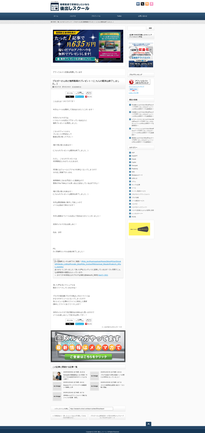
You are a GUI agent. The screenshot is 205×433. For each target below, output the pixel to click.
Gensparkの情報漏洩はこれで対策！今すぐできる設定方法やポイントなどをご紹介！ (75, 377)
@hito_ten (85, 261)
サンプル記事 (136, 184)
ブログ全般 (135, 197)
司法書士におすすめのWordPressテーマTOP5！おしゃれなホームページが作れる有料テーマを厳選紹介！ (143, 107)
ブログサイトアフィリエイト (141, 194)
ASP (133, 152)
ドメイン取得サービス (139, 191)
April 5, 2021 (103, 275)
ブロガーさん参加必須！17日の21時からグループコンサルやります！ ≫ (107, 416)
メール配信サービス (138, 201)
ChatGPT (135, 156)
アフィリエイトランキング (136, 86)
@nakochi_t (113, 264)
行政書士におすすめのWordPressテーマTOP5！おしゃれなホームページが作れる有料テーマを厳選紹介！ (143, 114)
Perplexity (135, 168)
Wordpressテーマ (137, 175)
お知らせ (134, 178)
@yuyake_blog (75, 264)
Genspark (135, 165)
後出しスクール (102, 432)
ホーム (56, 16)
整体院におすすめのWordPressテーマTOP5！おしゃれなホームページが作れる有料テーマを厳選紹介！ (143, 140)
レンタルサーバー (137, 213)
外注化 (134, 217)
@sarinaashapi (95, 261)
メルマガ (73, 16)
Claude (134, 159)
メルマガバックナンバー (111, 327)
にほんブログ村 (133, 93)
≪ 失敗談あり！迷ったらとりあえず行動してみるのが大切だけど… (69, 416)
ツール (134, 188)
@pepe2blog (105, 261)
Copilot (134, 162)
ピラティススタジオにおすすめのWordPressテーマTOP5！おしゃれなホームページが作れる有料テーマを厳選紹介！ (143, 122)
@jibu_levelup (86, 264)
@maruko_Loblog (62, 264)
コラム (134, 181)
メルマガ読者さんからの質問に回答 (143, 210)
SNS (133, 172)
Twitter (119, 16)
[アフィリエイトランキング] (139, 84)
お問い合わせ (142, 16)
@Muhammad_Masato (100, 264)
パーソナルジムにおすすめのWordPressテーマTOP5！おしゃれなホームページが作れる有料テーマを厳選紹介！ (143, 132)
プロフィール (96, 16)
